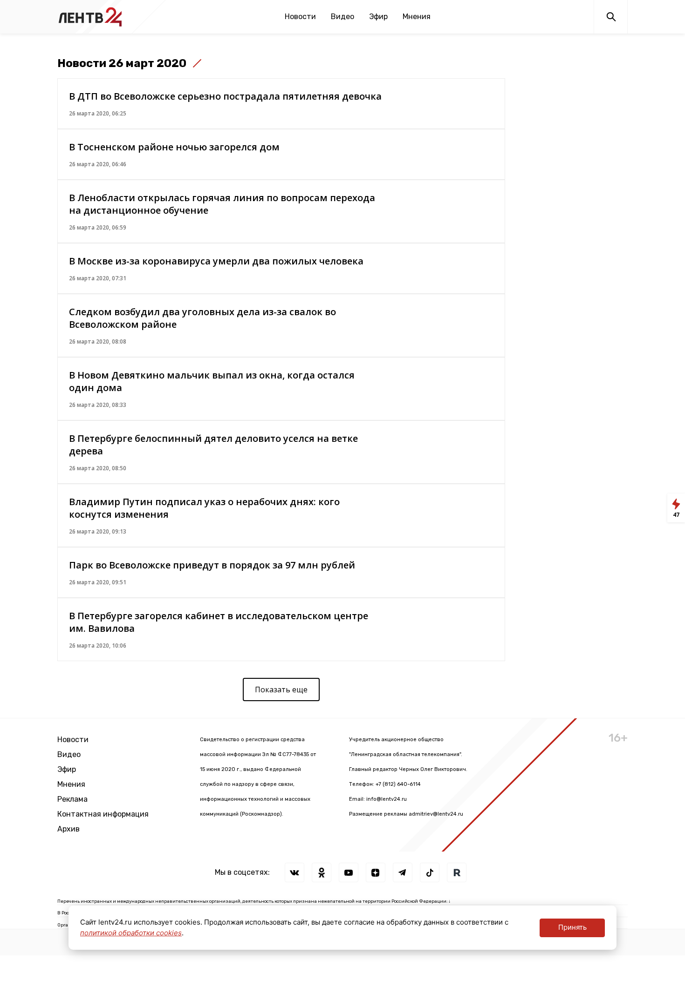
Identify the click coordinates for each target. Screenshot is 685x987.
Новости (300, 16)
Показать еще (281, 689)
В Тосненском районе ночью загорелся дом (174, 147)
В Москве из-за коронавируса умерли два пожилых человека (216, 261)
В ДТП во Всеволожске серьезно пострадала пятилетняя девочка (225, 96)
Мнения (417, 16)
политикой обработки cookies (131, 932)
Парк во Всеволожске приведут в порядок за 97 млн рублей (212, 565)
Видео (342, 16)
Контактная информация (103, 814)
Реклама (72, 799)
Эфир (378, 16)
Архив (68, 829)
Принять (572, 927)
